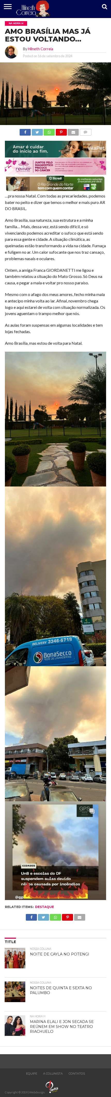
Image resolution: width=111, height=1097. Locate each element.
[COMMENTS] (85, 130)
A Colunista (53, 1073)
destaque (44, 907)
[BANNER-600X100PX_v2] (55, 173)
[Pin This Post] (61, 130)
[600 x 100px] (55, 190)
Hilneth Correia (40, 49)
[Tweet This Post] (37, 130)
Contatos (77, 1073)
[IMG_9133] (55, 155)
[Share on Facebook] (25, 130)
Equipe (31, 1073)
